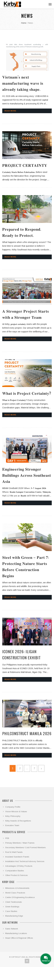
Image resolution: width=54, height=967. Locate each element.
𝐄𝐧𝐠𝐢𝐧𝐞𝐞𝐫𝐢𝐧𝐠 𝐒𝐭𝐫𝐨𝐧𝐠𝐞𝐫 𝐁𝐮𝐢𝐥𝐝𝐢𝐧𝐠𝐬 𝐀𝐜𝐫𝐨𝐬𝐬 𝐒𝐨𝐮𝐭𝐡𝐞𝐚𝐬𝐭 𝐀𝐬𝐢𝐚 (26, 475)
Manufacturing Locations (16, 933)
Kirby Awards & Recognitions (18, 821)
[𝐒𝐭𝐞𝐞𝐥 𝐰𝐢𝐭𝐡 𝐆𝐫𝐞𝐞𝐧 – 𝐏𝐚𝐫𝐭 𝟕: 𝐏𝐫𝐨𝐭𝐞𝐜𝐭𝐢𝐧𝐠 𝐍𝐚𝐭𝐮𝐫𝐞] (27, 537)
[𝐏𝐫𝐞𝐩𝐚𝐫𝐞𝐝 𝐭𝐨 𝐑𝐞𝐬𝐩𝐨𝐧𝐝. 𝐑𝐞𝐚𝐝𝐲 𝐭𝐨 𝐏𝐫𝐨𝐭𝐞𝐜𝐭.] (27, 209)
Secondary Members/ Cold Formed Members (25, 847)
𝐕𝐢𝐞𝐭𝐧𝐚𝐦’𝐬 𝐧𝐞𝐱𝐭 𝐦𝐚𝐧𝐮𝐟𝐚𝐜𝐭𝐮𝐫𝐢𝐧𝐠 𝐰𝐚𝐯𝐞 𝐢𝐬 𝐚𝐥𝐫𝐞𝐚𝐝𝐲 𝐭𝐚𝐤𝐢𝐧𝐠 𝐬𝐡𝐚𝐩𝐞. (22, 83)
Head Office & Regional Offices (19, 938)
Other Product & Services (16, 875)
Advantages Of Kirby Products (18, 866)
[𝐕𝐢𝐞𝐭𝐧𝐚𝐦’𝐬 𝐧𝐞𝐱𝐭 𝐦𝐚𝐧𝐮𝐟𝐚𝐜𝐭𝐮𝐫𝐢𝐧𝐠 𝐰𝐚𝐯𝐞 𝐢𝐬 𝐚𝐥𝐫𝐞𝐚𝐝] (27, 57)
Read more (10, 111)
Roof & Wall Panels (14, 852)
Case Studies (11, 911)
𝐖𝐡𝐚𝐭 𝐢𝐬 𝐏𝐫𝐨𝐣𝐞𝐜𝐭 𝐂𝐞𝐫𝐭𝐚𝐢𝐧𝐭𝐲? (26, 393)
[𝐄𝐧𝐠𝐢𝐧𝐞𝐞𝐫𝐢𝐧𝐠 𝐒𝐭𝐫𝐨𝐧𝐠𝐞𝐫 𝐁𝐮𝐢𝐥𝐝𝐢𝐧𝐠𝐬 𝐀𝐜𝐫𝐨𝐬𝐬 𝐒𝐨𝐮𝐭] (27, 449)
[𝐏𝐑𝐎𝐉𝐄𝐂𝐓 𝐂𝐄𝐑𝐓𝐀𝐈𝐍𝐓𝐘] (27, 145)
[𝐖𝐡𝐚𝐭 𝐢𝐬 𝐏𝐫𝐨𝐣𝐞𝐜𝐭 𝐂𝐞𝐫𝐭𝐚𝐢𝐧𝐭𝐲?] (27, 373)
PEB (7, 838)
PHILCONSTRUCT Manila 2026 (26, 733)
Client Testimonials (13, 902)
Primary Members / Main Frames (19, 843)
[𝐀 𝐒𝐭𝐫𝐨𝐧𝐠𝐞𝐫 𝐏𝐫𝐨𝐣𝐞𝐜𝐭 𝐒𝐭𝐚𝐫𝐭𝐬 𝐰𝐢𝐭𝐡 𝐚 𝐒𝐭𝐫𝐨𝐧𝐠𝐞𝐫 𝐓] (27, 291)
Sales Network (11, 929)
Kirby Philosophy (12, 816)
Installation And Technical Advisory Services (24, 861)
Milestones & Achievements (17, 888)
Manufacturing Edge (14, 916)
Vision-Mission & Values (16, 811)
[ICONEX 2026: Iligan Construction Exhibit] (27, 631)
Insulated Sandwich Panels (17, 857)
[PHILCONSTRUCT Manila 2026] (27, 714)
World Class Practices (15, 893)
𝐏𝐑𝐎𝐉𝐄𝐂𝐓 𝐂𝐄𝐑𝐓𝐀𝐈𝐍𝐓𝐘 (24, 165)
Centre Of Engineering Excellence (20, 897)
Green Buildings (12, 906)
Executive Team (12, 825)
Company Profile (12, 807)
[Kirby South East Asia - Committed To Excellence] (12, 4)
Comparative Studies (14, 871)
